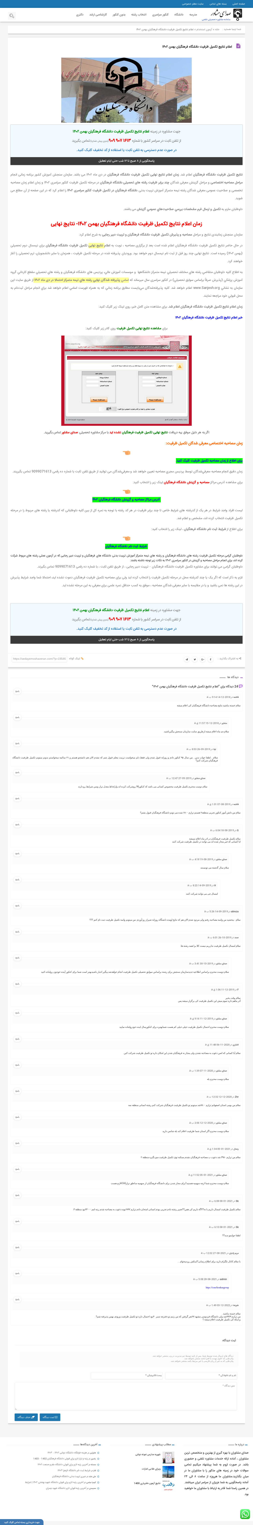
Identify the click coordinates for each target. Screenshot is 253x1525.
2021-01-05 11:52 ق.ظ (200, 1175)
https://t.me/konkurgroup (217, 1287)
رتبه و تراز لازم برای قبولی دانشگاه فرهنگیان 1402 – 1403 (60, 1459)
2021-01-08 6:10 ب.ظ (221, 1227)
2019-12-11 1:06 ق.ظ (222, 990)
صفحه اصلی (238, 4)
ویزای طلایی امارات (151, 1469)
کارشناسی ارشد (98, 14)
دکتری (79, 14)
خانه (217, 29)
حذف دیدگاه (24, 1417)
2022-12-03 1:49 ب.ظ (218, 1305)
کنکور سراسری (160, 14)
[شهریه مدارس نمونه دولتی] (168, 1457)
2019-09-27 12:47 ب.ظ (178, 778)
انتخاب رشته (138, 14)
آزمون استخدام (204, 29)
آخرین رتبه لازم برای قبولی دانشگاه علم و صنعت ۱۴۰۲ (63, 1465)
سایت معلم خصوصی (193, 4)
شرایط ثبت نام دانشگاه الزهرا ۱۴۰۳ (74, 1470)
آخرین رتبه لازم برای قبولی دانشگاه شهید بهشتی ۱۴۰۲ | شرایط (54, 1482)
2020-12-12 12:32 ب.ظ (219, 1097)
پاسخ (17, 691)
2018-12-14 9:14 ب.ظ (218, 697)
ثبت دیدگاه (49, 1417)
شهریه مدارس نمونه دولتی (147, 1455)
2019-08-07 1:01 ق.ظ (218, 804)
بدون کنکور (119, 14)
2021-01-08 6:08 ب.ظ (221, 1201)
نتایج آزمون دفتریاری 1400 (147, 1483)
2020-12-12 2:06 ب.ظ (201, 1123)
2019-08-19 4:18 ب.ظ (201, 859)
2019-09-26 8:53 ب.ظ (198, 749)
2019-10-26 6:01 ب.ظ (219, 938)
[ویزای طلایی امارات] (168, 1472)
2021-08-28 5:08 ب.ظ (205, 1279)
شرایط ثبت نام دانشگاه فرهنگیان (126, 546)
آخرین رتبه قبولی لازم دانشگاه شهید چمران (66, 1488)
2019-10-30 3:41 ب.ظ (201, 964)
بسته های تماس (218, 4)
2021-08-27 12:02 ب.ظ (213, 1253)
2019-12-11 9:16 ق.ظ (201, 1019)
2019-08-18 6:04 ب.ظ (222, 830)
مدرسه (193, 14)
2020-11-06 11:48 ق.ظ (217, 1045)
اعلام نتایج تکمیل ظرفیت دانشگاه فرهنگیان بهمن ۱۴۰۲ (197, 47)
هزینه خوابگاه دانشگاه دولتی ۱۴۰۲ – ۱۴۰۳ (67, 1453)
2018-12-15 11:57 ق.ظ (206, 723)
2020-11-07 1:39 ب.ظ (201, 1071)
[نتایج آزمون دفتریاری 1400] (168, 1486)
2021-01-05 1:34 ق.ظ (218, 1149)
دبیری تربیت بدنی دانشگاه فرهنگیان (69, 1476)
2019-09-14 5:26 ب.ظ (216, 911)
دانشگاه (178, 14)
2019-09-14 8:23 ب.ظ (199, 885)
